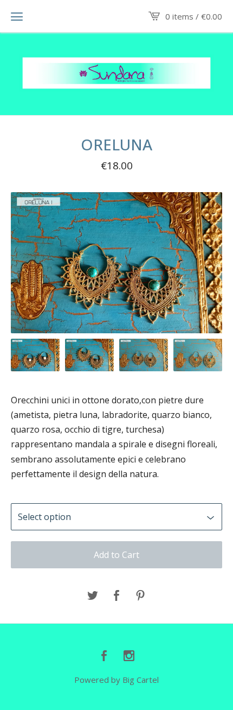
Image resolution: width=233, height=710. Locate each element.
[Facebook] (104, 656)
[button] (17, 16)
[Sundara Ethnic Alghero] (116, 73)
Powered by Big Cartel (116, 679)
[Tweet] (92, 596)
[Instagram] (129, 656)
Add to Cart (116, 555)
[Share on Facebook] (116, 596)
